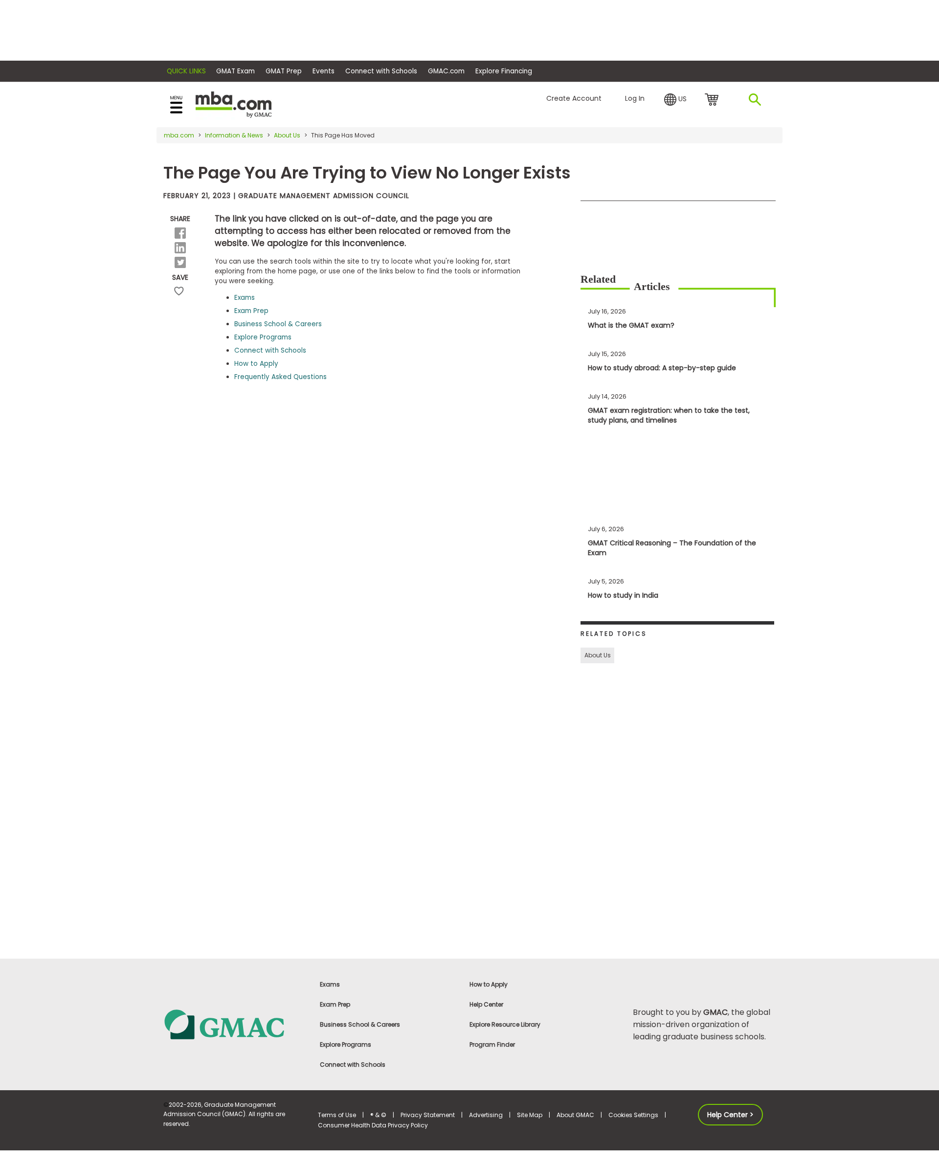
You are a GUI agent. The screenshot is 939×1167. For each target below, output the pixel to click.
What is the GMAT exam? (631, 325)
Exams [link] (330, 984)
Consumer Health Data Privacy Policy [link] (373, 1125)
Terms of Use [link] (337, 1115)
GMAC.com (446, 71)
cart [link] (713, 100)
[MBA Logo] (233, 104)
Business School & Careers (278, 324)
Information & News (234, 135)
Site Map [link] (529, 1115)
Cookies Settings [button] (633, 1115)
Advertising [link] (486, 1115)
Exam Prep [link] (335, 1004)
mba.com (179, 135)
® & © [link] (378, 1115)
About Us (287, 135)
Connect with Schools (381, 71)
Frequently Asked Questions (280, 377)
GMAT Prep (284, 71)
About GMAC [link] (575, 1115)
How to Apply (256, 363)
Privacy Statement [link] (428, 1115)
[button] (675, 99)
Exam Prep (251, 310)
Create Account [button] (574, 98)
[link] (234, 1024)
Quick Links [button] (186, 71)
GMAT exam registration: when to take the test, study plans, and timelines (669, 415)
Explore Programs (262, 337)
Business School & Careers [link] (360, 1024)
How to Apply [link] (489, 984)
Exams (244, 297)
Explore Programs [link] (345, 1044)
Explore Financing (503, 71)
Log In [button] (635, 98)
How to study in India (623, 595)
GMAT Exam (235, 71)
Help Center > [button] (730, 1115)
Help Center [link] (486, 1004)
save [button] (179, 291)
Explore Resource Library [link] (505, 1024)
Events (324, 71)
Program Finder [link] (492, 1044)
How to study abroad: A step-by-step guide (662, 368)
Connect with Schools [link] (352, 1064)
